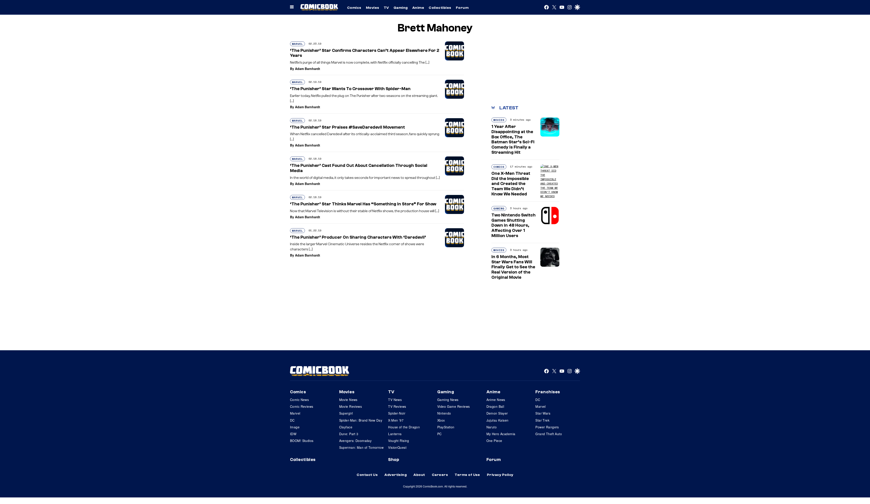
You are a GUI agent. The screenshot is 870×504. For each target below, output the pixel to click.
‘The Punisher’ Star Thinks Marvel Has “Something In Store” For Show (363, 204)
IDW (293, 434)
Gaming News (448, 399)
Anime (418, 8)
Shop (393, 459)
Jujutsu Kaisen (497, 420)
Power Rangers (547, 427)
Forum (462, 8)
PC (439, 434)
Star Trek (542, 420)
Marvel (297, 44)
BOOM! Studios (301, 440)
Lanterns (394, 434)
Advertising (395, 475)
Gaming (401, 8)
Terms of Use (467, 475)
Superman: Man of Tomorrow (361, 447)
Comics (354, 8)
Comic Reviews (301, 406)
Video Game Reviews (453, 406)
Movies (372, 8)
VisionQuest (397, 447)
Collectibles (440, 8)
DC (292, 420)
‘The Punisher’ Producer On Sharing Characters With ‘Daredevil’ (358, 237)
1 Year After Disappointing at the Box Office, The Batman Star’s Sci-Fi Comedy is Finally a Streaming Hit (512, 139)
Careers (440, 475)
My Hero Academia (500, 434)
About (419, 475)
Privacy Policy (500, 475)
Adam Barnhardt (307, 68)
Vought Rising (398, 440)
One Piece (494, 440)
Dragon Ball (495, 406)
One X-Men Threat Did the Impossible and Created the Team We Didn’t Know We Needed (510, 184)
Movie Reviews (350, 406)
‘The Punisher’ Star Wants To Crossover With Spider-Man (350, 88)
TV (386, 8)
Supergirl (346, 413)
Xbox (441, 420)
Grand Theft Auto (548, 434)
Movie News (348, 399)
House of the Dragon (404, 427)
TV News (395, 399)
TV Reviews (397, 406)
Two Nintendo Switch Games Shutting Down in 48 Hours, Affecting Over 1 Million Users (513, 225)
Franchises (547, 391)
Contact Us (367, 475)
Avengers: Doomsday (355, 440)
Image (295, 427)
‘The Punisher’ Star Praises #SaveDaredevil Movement (347, 127)
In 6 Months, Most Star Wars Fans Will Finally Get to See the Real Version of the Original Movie (513, 267)
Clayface (345, 427)
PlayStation (445, 427)
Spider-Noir (396, 413)
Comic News (299, 399)
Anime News (495, 399)
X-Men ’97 (396, 420)
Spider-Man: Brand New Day (360, 420)
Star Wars (542, 413)
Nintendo (444, 413)
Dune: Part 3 (348, 434)
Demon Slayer (497, 413)
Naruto (491, 427)
